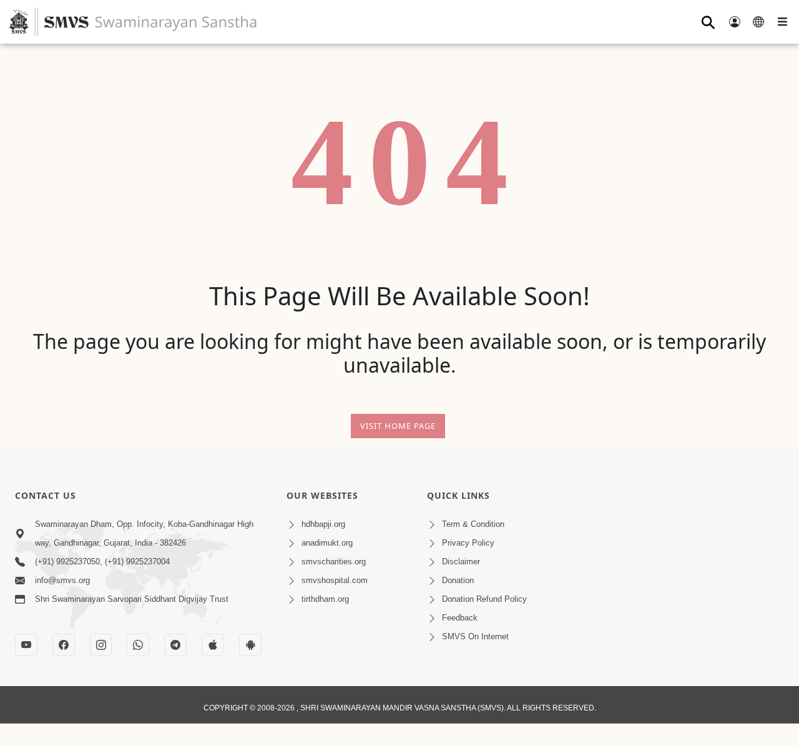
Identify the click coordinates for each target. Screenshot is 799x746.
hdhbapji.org (323, 524)
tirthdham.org (325, 599)
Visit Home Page (398, 425)
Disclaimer (461, 561)
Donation (458, 580)
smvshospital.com (334, 580)
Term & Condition (473, 524)
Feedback (460, 617)
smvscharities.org (333, 561)
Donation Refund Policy (484, 599)
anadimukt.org (327, 542)
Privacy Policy (468, 542)
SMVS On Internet (475, 636)
